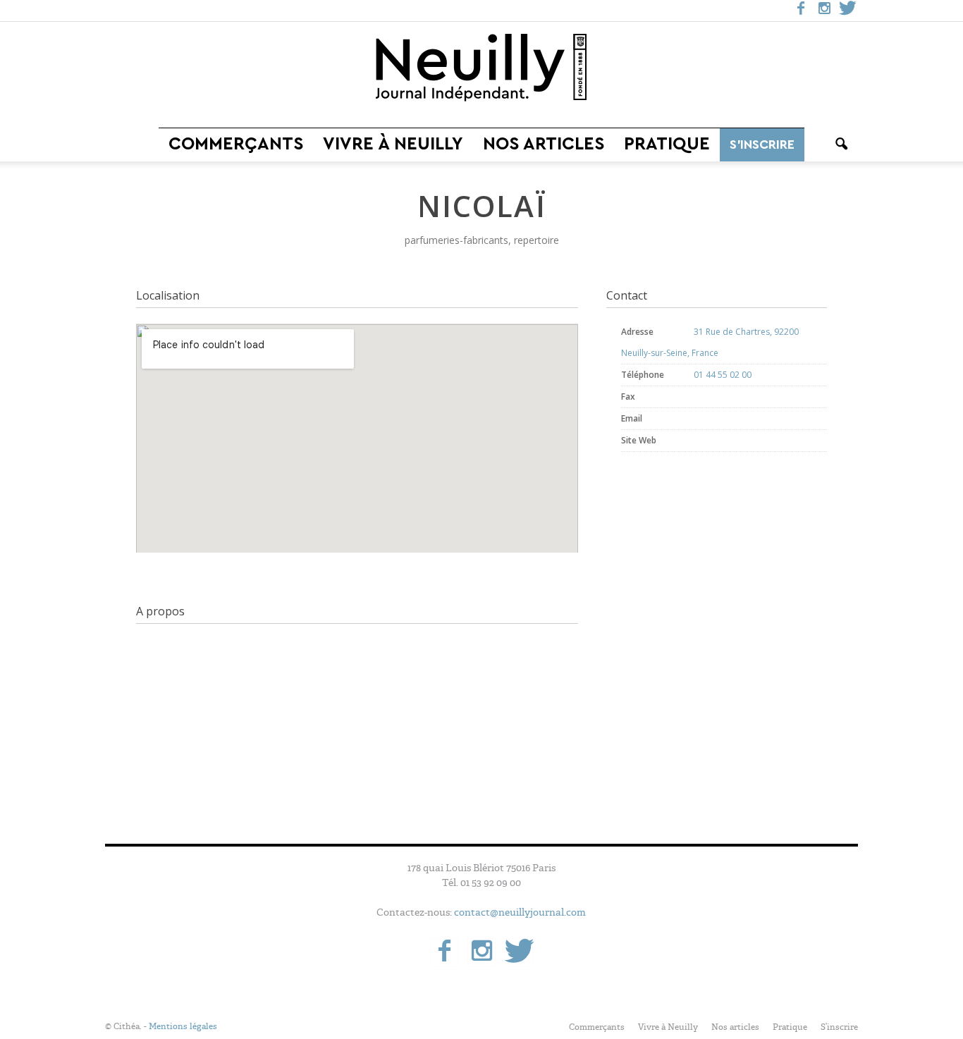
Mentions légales (183, 1026)
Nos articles (543, 144)
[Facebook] (800, 10)
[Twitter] (847, 10)
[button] (841, 144)
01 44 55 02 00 (723, 375)
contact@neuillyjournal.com (520, 912)
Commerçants (235, 144)
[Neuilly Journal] (481, 68)
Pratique (667, 144)
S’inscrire (762, 144)
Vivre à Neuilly (393, 144)
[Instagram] (824, 10)
